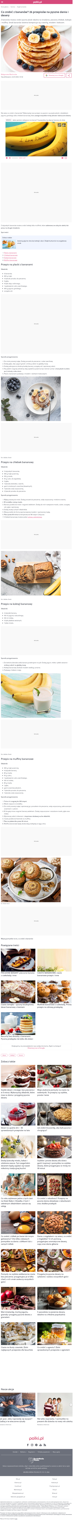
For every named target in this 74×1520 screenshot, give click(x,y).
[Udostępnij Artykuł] (69, 75)
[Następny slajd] (70, 1404)
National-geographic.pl (18, 1497)
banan (21, 1055)
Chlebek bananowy (11, 255)
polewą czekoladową (35, 517)
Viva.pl (55, 1490)
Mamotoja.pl (18, 1490)
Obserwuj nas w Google (55, 75)
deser (4, 1055)
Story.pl (54, 1497)
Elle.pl (18, 1479)
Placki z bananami (10, 253)
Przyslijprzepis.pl (55, 1486)
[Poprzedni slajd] (1, 1404)
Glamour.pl (17, 1483)
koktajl (12, 1055)
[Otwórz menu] (2, 2)
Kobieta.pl (54, 1483)
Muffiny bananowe (10, 260)
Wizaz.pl (54, 1493)
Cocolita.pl (18, 1486)
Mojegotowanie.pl (18, 1493)
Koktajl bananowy (10, 258)
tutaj (16, 1518)
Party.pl (54, 1479)
